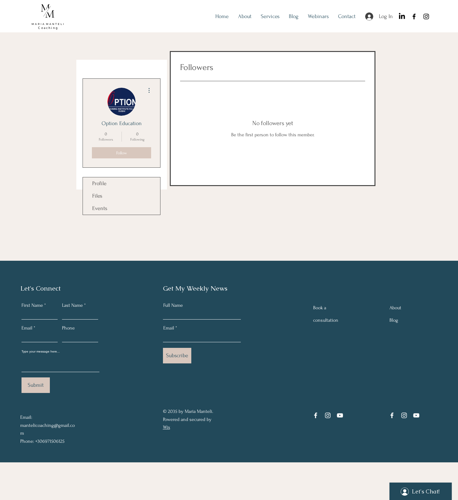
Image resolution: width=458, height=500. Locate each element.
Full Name (173, 305)
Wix (166, 427)
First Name (32, 305)
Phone (68, 327)
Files (97, 196)
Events (99, 208)
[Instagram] (426, 16)
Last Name (72, 305)
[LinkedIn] (402, 16)
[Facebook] (414, 16)
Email (26, 327)
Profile (99, 183)
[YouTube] (340, 415)
